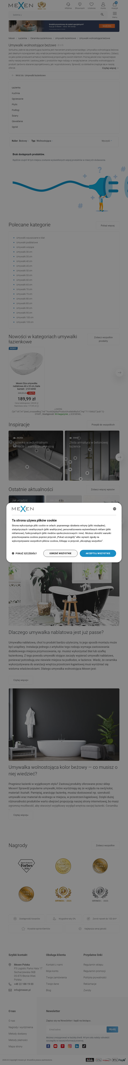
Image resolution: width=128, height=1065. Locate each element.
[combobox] (114, 508)
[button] (24, 553)
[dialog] (64, 532)
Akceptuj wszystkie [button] (98, 553)
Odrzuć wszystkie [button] (60, 553)
